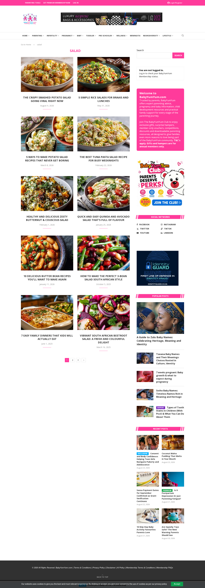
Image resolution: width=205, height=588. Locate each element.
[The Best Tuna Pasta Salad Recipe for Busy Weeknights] (103, 133)
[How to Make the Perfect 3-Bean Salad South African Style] (103, 253)
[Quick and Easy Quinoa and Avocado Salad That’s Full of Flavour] (103, 193)
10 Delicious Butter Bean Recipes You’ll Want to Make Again (47, 277)
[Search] (182, 35)
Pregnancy (67, 35)
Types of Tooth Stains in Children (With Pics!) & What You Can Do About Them (170, 412)
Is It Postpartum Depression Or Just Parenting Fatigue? (171, 494)
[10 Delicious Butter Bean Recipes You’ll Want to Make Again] (47, 253)
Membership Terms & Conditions (140, 567)
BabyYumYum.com (64, 567)
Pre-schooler (105, 35)
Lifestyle (167, 35)
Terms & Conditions (82, 567)
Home (24, 35)
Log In (76, 3)
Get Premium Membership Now (56, 3)
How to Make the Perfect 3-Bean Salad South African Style (103, 277)
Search (140, 50)
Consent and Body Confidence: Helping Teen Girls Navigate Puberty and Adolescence (148, 459)
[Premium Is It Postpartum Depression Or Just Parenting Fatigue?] (173, 479)
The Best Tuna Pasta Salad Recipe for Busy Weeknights (103, 158)
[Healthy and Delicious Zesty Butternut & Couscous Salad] (47, 193)
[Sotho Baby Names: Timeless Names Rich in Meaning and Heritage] (145, 394)
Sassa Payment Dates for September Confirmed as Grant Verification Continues (148, 495)
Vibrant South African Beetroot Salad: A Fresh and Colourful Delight (103, 339)
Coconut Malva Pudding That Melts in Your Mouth (172, 456)
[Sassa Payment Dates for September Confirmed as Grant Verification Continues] (148, 479)
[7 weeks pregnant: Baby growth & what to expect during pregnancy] (145, 376)
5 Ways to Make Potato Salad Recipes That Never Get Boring (47, 158)
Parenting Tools (32, 3)
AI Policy (121, 567)
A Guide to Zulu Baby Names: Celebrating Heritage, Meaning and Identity (159, 341)
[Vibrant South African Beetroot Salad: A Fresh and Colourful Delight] (103, 312)
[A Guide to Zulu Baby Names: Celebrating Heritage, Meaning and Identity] (160, 318)
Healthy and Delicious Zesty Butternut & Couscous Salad (47, 218)
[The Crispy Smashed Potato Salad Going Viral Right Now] (47, 74)
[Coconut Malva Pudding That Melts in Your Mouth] (173, 442)
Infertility (52, 35)
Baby (79, 35)
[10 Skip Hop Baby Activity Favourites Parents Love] (148, 515)
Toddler (90, 35)
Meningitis (135, 35)
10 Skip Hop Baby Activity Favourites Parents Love (146, 530)
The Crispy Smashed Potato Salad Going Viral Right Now (47, 99)
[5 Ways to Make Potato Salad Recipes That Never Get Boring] (47, 133)
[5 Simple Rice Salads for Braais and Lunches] (103, 74)
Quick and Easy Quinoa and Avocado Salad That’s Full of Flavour (103, 218)
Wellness (120, 35)
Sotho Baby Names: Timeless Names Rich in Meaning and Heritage (169, 393)
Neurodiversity (150, 35)
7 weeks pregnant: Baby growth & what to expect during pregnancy (169, 377)
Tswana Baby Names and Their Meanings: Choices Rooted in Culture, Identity (167, 359)
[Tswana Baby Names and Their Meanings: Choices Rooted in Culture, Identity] (145, 358)
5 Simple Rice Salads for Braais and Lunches (104, 99)
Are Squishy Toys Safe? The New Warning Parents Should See (170, 531)
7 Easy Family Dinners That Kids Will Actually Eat (47, 337)
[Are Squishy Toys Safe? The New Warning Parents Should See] (173, 515)
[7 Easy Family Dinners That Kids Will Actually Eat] (47, 312)
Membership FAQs (164, 567)
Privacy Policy (99, 567)
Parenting (37, 35)
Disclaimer (110, 567)
